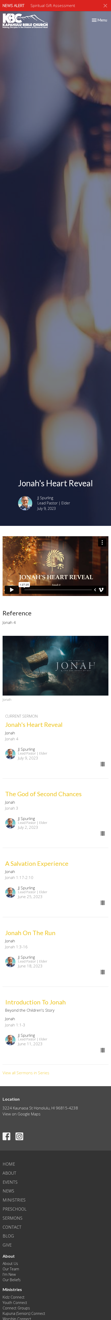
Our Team (11, 1268)
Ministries (14, 1200)
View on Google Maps (22, 1113)
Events (10, 1182)
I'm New (9, 1274)
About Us (10, 1263)
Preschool (15, 1209)
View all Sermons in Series (26, 1072)
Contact (12, 1227)
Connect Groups (16, 1308)
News (8, 1191)
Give (7, 1245)
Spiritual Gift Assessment (52, 5)
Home (9, 1164)
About (9, 1173)
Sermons (12, 1218)
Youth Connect (15, 1302)
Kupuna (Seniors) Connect (24, 1313)
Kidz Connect (14, 1297)
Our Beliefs (12, 1279)
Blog (8, 1236)
